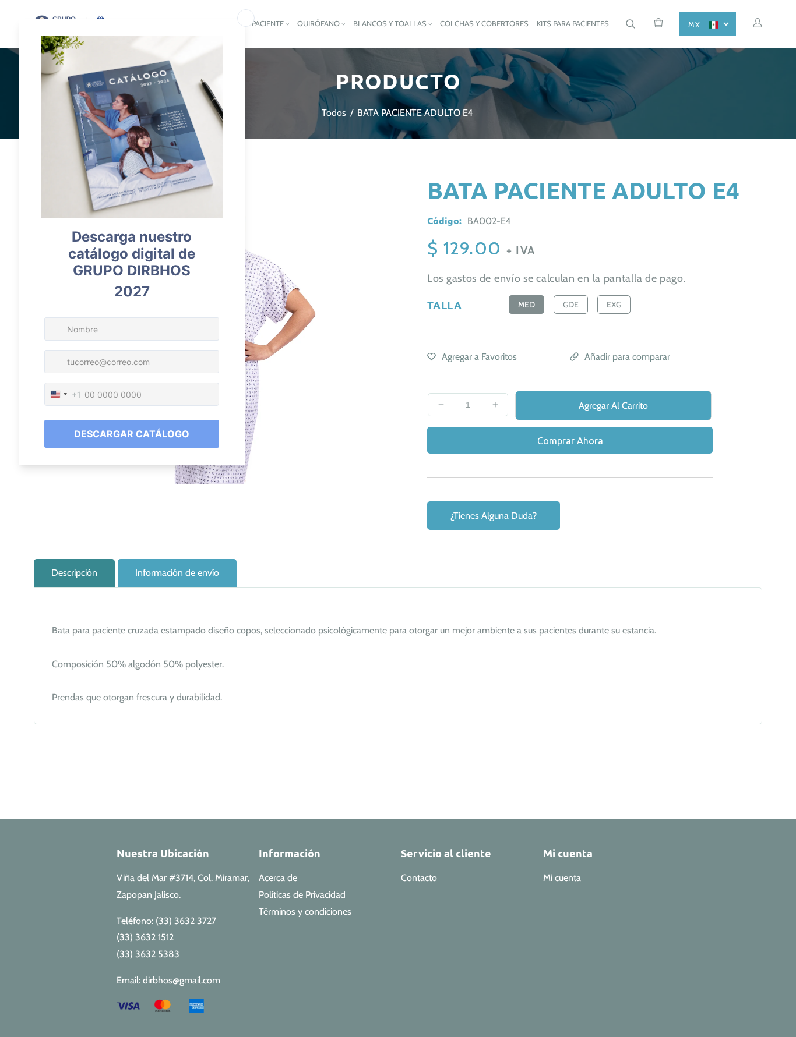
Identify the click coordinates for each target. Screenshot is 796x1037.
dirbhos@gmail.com (181, 980)
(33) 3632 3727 (186, 920)
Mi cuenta (562, 877)
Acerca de (278, 877)
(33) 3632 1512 (145, 937)
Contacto (419, 877)
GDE (571, 304)
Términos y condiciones (305, 911)
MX (694, 24)
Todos (334, 112)
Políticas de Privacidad (302, 894)
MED (526, 304)
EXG (614, 304)
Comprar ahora (570, 441)
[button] (630, 24)
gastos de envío (483, 278)
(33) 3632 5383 (148, 954)
